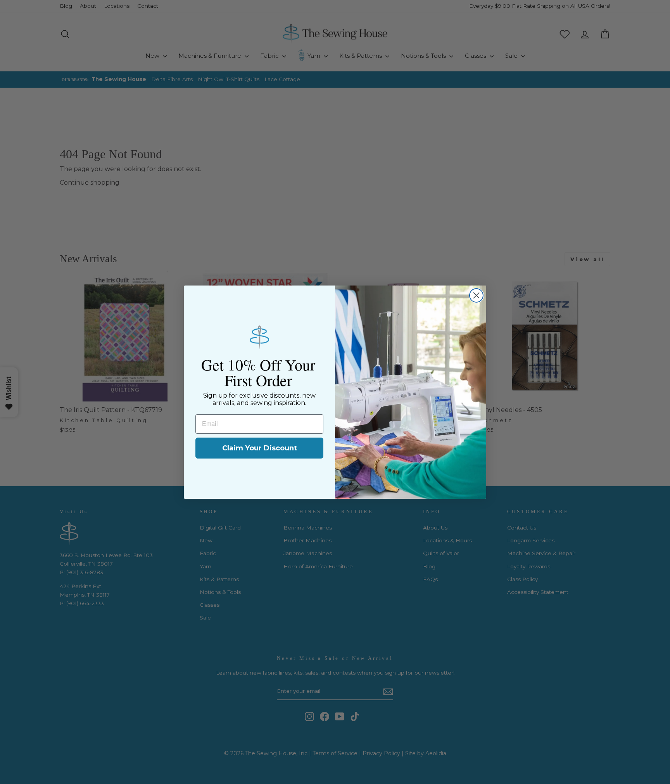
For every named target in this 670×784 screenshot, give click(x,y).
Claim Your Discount (259, 448)
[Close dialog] (476, 295)
